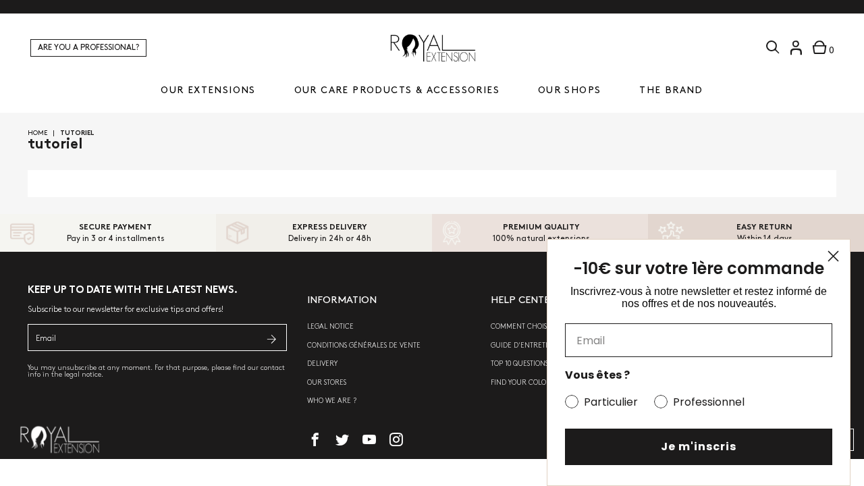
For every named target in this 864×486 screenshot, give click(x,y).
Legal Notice (330, 326)
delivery (322, 363)
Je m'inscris (698, 446)
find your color (521, 382)
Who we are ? (331, 401)
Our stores (326, 382)
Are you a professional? (88, 47)
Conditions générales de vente (364, 345)
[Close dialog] (833, 256)
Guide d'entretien (524, 345)
